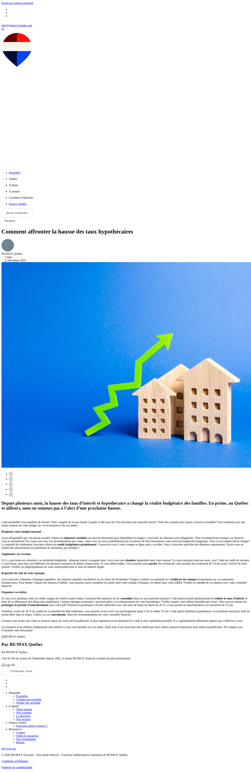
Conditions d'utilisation (14, 761)
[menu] (129, 179)
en (2, 28)
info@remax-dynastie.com (16, 25)
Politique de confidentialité (16, 767)
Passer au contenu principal (17, 3)
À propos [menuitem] (14, 191)
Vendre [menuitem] (13, 178)
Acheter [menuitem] (13, 185)
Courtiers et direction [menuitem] (21, 197)
